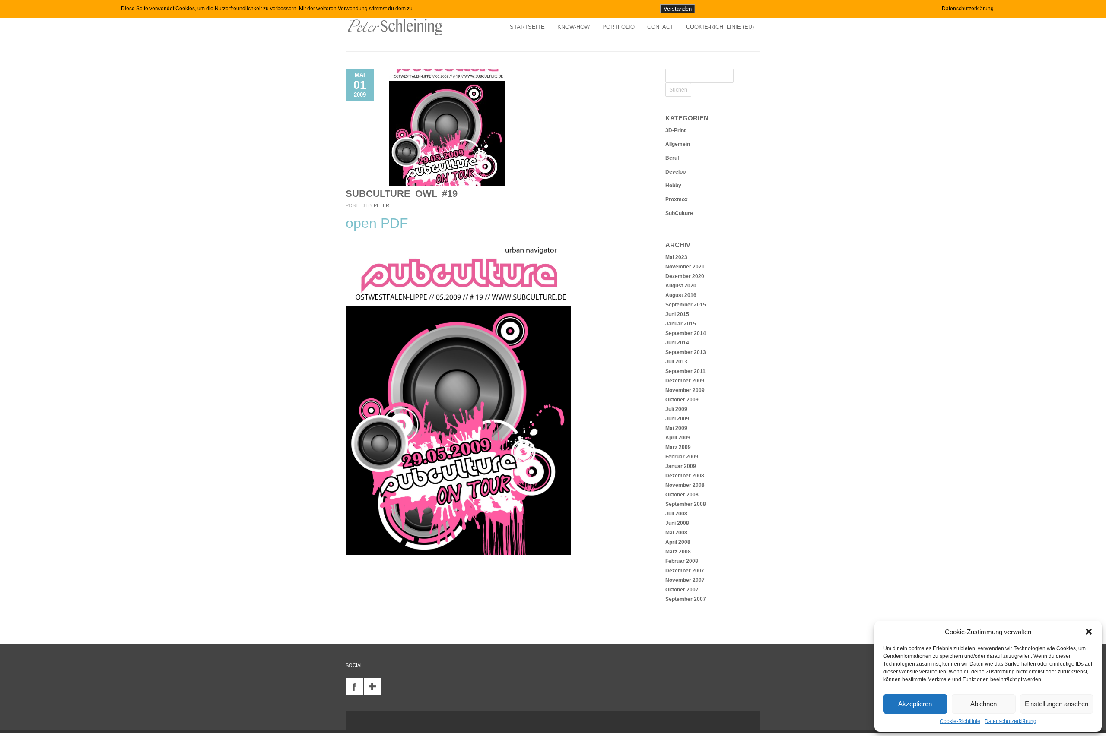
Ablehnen (983, 704)
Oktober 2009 (682, 400)
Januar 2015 (680, 324)
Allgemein (677, 144)
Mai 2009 (676, 428)
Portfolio (618, 27)
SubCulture (679, 213)
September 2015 (685, 305)
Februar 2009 (681, 457)
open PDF (377, 223)
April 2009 (677, 438)
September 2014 (685, 333)
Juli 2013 (676, 362)
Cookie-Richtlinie (960, 721)
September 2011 (685, 371)
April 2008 (677, 542)
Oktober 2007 (682, 590)
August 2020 (680, 286)
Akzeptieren (915, 704)
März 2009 (678, 447)
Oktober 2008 (682, 495)
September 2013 (685, 352)
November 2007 (685, 580)
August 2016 (680, 295)
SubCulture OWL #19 (402, 193)
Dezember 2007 (684, 571)
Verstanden (678, 9)
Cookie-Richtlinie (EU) (720, 27)
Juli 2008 (676, 514)
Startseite (527, 27)
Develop (675, 172)
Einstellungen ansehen (1056, 704)
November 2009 (685, 390)
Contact (660, 27)
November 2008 (685, 485)
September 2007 (685, 599)
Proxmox (676, 199)
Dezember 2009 (684, 381)
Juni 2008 (677, 523)
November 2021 (685, 267)
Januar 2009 (680, 466)
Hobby (673, 186)
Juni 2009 (677, 419)
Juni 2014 (677, 343)
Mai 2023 (676, 257)
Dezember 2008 (684, 476)
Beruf (672, 158)
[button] (1088, 631)
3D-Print (675, 130)
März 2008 (678, 552)
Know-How (573, 27)
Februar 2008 (681, 561)
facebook (354, 686)
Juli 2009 (676, 409)
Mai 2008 (676, 533)
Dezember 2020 (684, 276)
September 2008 (685, 504)
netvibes (372, 686)
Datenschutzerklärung (1010, 721)
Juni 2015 (677, 314)
